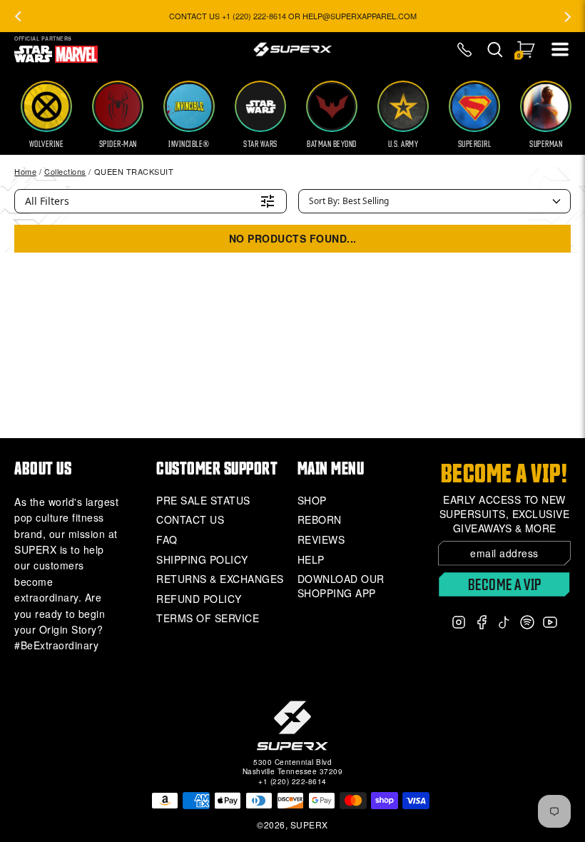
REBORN (319, 520)
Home (25, 171)
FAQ (167, 540)
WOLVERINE (46, 144)
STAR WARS (260, 144)
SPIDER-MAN (118, 144)
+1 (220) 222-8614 (292, 781)
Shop (312, 500)
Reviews (321, 540)
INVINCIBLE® (189, 144)
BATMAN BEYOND (332, 144)
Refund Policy (199, 599)
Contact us (190, 520)
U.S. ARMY (403, 144)
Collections (65, 171)
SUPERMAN (545, 144)
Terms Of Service (207, 618)
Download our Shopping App (341, 586)
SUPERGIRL (475, 144)
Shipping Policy (202, 560)
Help (311, 560)
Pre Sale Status (203, 500)
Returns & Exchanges (220, 579)
